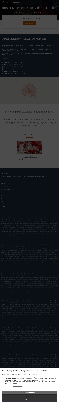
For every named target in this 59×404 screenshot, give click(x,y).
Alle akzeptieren (29, 400)
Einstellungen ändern (29, 392)
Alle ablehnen (29, 396)
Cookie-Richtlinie (17, 386)
